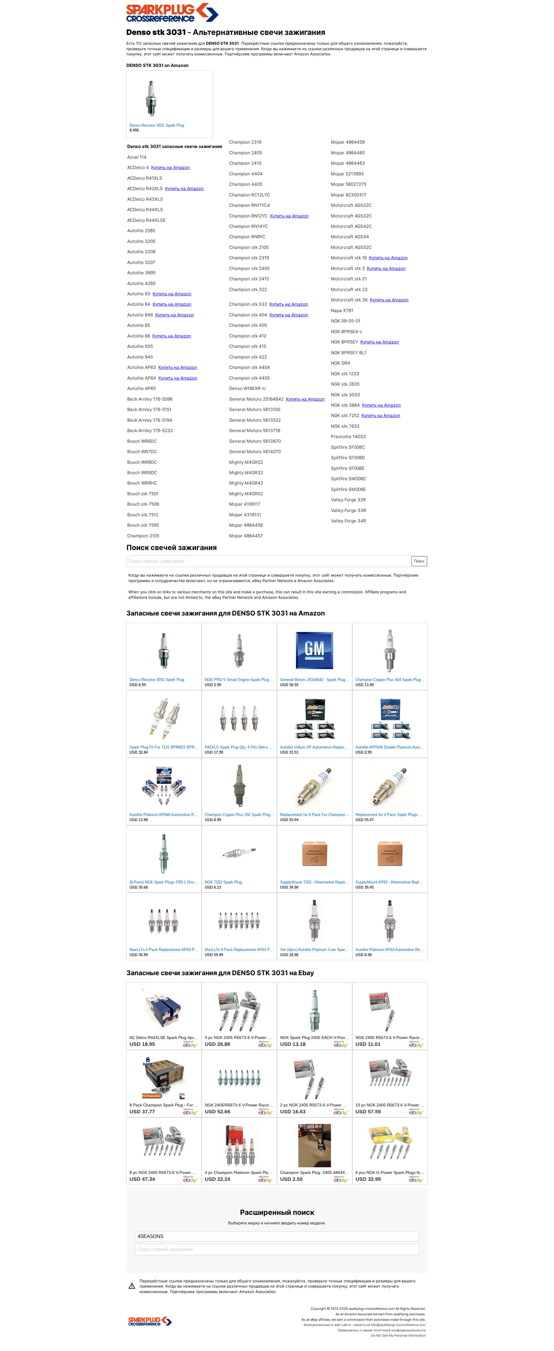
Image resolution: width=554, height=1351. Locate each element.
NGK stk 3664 (345, 405)
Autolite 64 (139, 304)
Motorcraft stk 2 (348, 268)
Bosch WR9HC (142, 483)
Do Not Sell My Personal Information (398, 1335)
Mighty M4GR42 (246, 483)
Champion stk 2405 (249, 268)
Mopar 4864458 (348, 142)
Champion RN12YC (249, 216)
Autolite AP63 (142, 367)
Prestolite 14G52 (348, 436)
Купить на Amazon (170, 167)
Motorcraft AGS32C (351, 216)
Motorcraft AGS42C (351, 226)
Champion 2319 (245, 142)
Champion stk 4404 (249, 367)
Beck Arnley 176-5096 (150, 399)
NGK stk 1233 (345, 373)
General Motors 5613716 (254, 430)
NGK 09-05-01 (345, 321)
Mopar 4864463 (348, 163)
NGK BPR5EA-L (347, 331)
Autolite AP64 (141, 378)
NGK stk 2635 (345, 384)
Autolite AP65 (141, 388)
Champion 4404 (246, 174)
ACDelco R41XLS (144, 178)
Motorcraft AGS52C (351, 247)
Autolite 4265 (141, 283)
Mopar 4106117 (245, 504)
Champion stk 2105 (249, 247)
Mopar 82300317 (348, 195)
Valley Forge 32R (348, 499)
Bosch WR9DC (142, 472)
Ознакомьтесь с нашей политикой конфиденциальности (382, 1330)
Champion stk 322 (248, 289)
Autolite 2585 (141, 230)
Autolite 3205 (141, 241)
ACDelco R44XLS (145, 209)
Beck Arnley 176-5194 (149, 420)
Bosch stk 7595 (143, 525)
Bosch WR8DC (142, 462)
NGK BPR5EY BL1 (348, 352)
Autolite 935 (140, 346)
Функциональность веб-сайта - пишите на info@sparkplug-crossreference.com (365, 1325)
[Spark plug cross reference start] (150, 1321)
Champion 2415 (245, 163)
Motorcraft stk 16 (349, 257)
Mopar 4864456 (246, 525)
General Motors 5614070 (255, 451)
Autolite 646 (140, 315)
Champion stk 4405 (249, 378)
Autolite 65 (138, 325)
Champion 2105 (143, 535)
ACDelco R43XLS (145, 199)
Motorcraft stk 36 (349, 300)
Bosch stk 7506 (143, 504)
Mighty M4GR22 (246, 462)
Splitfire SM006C (348, 478)
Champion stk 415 (247, 346)
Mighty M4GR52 (246, 493)
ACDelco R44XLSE (146, 220)
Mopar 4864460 (348, 152)
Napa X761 (342, 310)
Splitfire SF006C (348, 447)
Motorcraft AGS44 (350, 236)
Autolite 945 (140, 357)
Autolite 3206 (141, 251)
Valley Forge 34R (348, 520)
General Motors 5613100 (254, 409)
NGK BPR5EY (344, 342)
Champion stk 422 (248, 357)
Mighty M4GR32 (246, 472)
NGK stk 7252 (345, 415)
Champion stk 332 (248, 304)
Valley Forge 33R (348, 510)
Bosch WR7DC (142, 451)
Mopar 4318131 (245, 514)
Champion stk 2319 (249, 257)
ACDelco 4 (138, 167)
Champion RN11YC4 (249, 205)
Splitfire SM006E (348, 489)
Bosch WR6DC (142, 441)
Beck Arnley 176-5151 (149, 409)
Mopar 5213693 (347, 174)
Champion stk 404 (248, 315)
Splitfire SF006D (348, 457)
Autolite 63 (139, 294)
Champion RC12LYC (249, 195)
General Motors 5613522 (255, 420)
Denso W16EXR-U (247, 388)
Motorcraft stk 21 (349, 279)
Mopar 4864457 (246, 535)
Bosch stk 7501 (142, 493)
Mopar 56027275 (348, 184)
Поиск (419, 561)
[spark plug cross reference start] (172, 21)
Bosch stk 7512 (142, 514)
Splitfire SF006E (347, 468)
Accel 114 (137, 157)
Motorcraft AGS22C (351, 205)
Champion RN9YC (247, 236)
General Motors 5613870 (255, 441)
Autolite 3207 (141, 262)
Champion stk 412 (247, 336)
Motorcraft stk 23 (349, 289)
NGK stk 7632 (345, 426)
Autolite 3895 (141, 272)
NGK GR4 (340, 363)
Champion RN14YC (248, 226)
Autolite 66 (139, 336)
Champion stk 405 (248, 325)
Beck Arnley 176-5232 (150, 430)
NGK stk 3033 (345, 394)
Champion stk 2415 (249, 279)
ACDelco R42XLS (145, 188)
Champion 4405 (245, 184)
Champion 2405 (245, 152)
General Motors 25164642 (256, 399)
